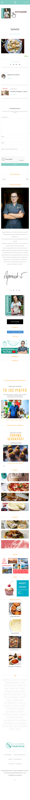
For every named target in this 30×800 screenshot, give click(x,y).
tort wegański (10, 717)
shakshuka (21, 708)
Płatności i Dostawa (15, 763)
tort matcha (15, 714)
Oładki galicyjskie (15, 616)
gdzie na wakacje (8, 685)
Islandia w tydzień (14, 688)
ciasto (21, 679)
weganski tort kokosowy (20, 723)
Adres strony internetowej (9, 149)
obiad (25, 694)
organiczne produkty (14, 697)
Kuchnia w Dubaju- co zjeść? (19, 91)
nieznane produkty (17, 694)
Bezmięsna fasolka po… (15, 666)
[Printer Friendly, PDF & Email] (26, 56)
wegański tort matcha (7, 726)
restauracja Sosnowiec (12, 708)
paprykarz (23, 697)
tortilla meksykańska (10, 711)
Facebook (9, 78)
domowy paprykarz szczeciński (12, 682)
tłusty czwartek (19, 717)
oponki (6, 697)
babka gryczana (6, 679)
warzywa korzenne (8, 723)
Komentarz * (4, 117)
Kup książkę (15, 321)
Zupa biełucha (15, 633)
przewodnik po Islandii (18, 700)
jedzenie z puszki (9, 691)
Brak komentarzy (15, 34)
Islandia (6, 688)
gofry (15, 685)
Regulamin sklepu (19, 754)
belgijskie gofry (15, 679)
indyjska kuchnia (22, 685)
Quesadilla (23, 705)
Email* (3, 142)
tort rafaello (23, 714)
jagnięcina (22, 688)
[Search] (27, 179)
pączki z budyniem (16, 705)
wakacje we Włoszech (21, 720)
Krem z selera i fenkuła (19, 691)
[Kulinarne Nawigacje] (15, 2)
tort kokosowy (20, 711)
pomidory (9, 700)
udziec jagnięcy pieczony (9, 720)
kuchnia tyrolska (8, 694)
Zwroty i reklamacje (15, 759)
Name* (2, 136)
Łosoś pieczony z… (15, 649)
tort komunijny (7, 714)
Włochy (16, 726)
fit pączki (22, 682)
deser (26, 679)
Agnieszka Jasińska (13, 75)
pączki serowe (7, 705)
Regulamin (8, 754)
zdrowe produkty (23, 726)
